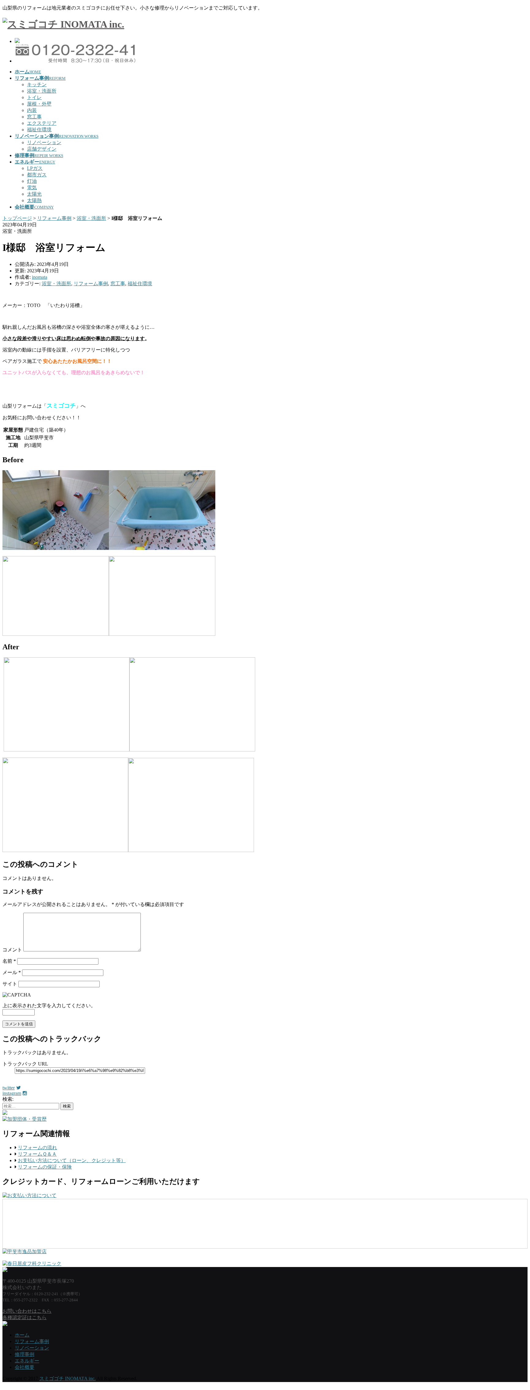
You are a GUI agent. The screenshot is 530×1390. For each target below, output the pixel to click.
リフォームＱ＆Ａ (37, 1154)
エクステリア (41, 123)
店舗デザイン (41, 149)
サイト (9, 983)
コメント (12, 949)
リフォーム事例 (54, 218)
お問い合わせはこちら (27, 1311)
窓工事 (34, 116)
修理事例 (24, 1354)
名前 (9, 961)
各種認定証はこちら (24, 1317)
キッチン (37, 84)
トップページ (17, 218)
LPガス (35, 168)
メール (11, 972)
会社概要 (24, 1367)
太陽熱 (34, 200)
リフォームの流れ (37, 1147)
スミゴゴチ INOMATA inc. (67, 1378)
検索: (7, 1099)
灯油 (32, 181)
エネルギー (27, 1360)
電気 (32, 187)
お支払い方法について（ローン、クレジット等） (72, 1160)
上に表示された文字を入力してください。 (49, 1005)
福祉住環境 (39, 129)
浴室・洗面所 (41, 91)
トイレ (34, 97)
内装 (32, 110)
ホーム (22, 1335)
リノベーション (44, 142)
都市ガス (37, 174)
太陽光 (34, 194)
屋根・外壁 (39, 103)
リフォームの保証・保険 (45, 1166)
